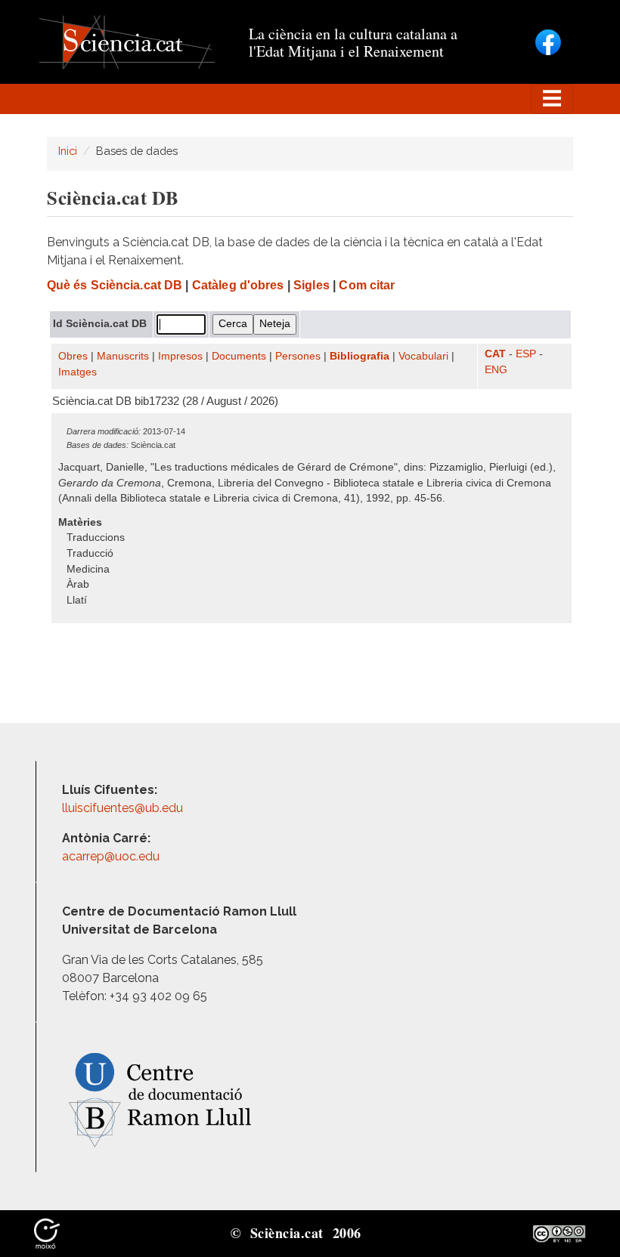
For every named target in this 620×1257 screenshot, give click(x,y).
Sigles (311, 285)
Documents (239, 356)
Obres (73, 356)
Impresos (180, 356)
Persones (298, 356)
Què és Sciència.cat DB (114, 285)
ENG (496, 369)
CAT (495, 354)
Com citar (367, 285)
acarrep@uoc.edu (111, 856)
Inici (67, 150)
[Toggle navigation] (552, 99)
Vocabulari (423, 356)
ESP (526, 354)
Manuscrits (123, 356)
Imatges (77, 372)
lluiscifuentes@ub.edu (124, 808)
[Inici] (127, 41)
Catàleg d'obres (238, 285)
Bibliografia (359, 356)
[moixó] (47, 1233)
